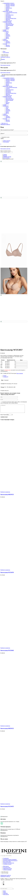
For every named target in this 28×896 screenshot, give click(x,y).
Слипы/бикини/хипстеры (11, 12)
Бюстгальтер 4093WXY (7, 728)
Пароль (3, 133)
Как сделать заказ (7, 861)
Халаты (7, 9)
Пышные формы (9, 25)
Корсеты (8, 27)
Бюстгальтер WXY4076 (7, 572)
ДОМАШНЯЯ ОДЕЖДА (8, 3)
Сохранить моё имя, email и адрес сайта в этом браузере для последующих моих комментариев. (14, 402)
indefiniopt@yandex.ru (5, 57)
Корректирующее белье (11, 18)
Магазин (5, 155)
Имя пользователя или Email (7, 129)
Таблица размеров (7, 869)
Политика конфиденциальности (10, 860)
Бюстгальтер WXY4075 (7, 806)
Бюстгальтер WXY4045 (7, 650)
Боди (7, 26)
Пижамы (8, 34)
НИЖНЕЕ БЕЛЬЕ (7, 21)
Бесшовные (8, 16)
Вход (4, 51)
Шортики (8, 19)
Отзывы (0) (5, 376)
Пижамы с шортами (10, 5)
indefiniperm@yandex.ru (6, 875)
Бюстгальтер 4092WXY (7, 494)
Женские (8, 45)
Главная (5, 154)
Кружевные (8, 17)
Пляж (7, 33)
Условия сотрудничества (8, 862)
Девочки (8, 41)
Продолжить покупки (5, 65)
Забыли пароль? (6, 140)
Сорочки (8, 6)
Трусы (7, 32)
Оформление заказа (7, 868)
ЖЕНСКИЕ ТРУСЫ (7, 11)
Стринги (8, 13)
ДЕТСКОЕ (5, 40)
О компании (6, 858)
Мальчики (8, 42)
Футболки (8, 35)
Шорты (7, 10)
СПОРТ (5, 39)
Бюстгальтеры (9, 23)
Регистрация (6, 52)
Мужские (8, 46)
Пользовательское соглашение (10, 859)
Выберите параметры (5, 491)
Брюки (7, 36)
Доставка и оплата (7, 864)
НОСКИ (5, 43)
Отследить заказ (6, 867)
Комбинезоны (9, 7)
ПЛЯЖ (4, 30)
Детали (4, 375)
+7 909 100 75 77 (4, 123)
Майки (7, 28)
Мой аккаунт (6, 866)
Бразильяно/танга (9, 14)
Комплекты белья (9, 24)
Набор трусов (9, 20)
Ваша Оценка (4, 414)
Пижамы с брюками (10, 4)
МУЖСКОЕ (6, 31)
